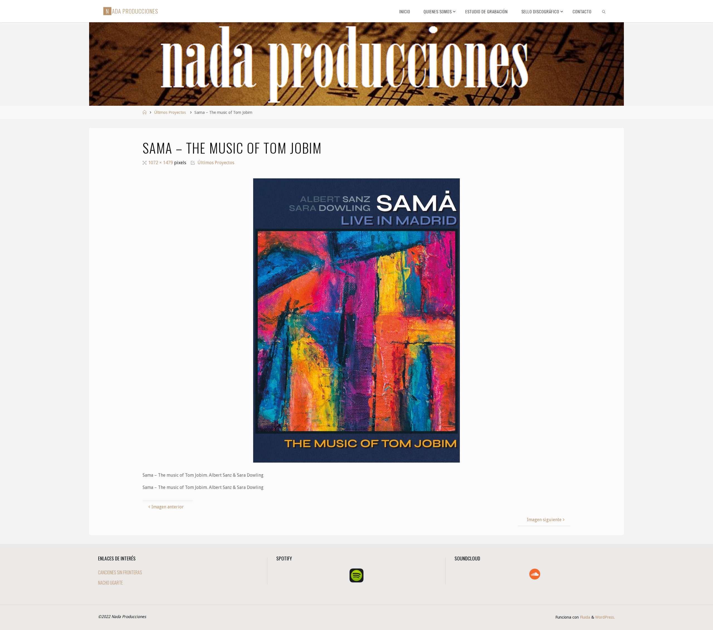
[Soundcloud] (535, 574)
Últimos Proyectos (170, 112)
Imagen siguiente (544, 519)
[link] (603, 11)
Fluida (584, 617)
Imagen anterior (168, 507)
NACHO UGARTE (110, 582)
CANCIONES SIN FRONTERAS (120, 572)
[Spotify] (356, 575)
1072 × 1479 (161, 162)
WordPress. (605, 617)
